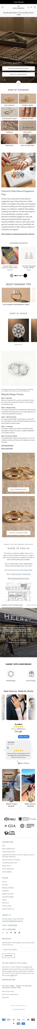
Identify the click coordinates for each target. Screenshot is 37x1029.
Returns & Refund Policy (8, 849)
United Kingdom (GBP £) (17, 1005)
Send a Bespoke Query (7, 445)
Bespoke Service (6, 866)
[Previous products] (11, 275)
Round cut (18, 344)
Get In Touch (5, 903)
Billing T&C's (5, 891)
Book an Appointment (7, 448)
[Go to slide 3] (19, 275)
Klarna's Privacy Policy (8, 991)
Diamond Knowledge (7, 897)
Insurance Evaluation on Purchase (11, 860)
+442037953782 (12, 925)
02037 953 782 (16, 574)
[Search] (31, 7)
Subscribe (8, 955)
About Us (4, 882)
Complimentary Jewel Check (9, 863)
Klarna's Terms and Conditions (10, 994)
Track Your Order (6, 906)
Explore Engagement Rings (18, 68)
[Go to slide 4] (20, 275)
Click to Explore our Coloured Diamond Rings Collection (17, 234)
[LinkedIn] (19, 932)
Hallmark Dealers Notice (8, 852)
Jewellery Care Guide (7, 894)
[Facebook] (2, 932)
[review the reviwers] (8, 748)
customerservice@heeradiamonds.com (12, 921)
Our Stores (5, 885)
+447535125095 (11, 929)
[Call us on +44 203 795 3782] (28, 7)
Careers (4, 900)
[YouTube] (15, 932)
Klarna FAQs (5, 997)
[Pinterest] (11, 932)
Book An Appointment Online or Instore (18, 578)
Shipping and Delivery (8, 888)
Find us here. (28, 566)
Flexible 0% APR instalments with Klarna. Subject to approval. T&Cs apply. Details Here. (18, 856)
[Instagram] (7, 932)
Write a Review (23, 737)
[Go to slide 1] (16, 275)
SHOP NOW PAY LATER (8, 979)
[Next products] (25, 275)
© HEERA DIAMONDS (18, 1009)
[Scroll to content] (18, 83)
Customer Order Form (8, 909)
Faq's (3, 846)
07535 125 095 (26, 574)
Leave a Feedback (7, 872)
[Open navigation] (2, 7)
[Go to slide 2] (17, 275)
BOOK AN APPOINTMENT (18, 74)
